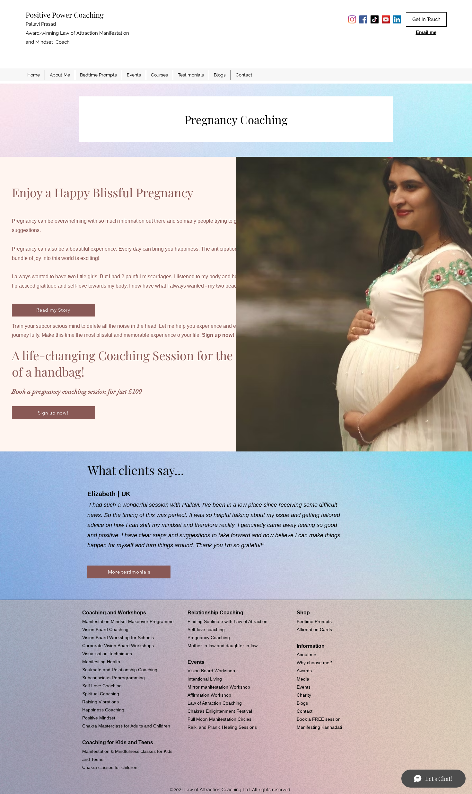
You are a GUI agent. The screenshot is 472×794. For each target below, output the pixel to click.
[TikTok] (375, 19)
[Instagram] (352, 19)
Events (303, 687)
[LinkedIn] (397, 19)
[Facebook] (363, 19)
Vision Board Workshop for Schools (118, 637)
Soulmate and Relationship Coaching (119, 669)
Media (303, 679)
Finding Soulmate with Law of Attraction (227, 621)
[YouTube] (386, 19)
